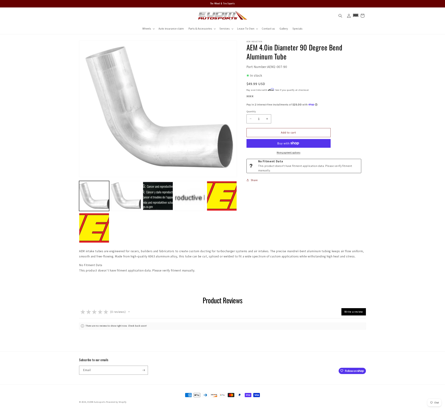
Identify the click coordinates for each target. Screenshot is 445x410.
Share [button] (254, 180)
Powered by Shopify (116, 402)
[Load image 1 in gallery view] (94, 196)
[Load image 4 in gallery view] (190, 196)
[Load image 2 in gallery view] (126, 196)
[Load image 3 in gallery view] (158, 196)
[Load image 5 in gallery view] (222, 196)
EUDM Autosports (96, 402)
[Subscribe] (143, 370)
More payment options (288, 152)
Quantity (251, 111)
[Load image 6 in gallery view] (94, 228)
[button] (148, 29)
